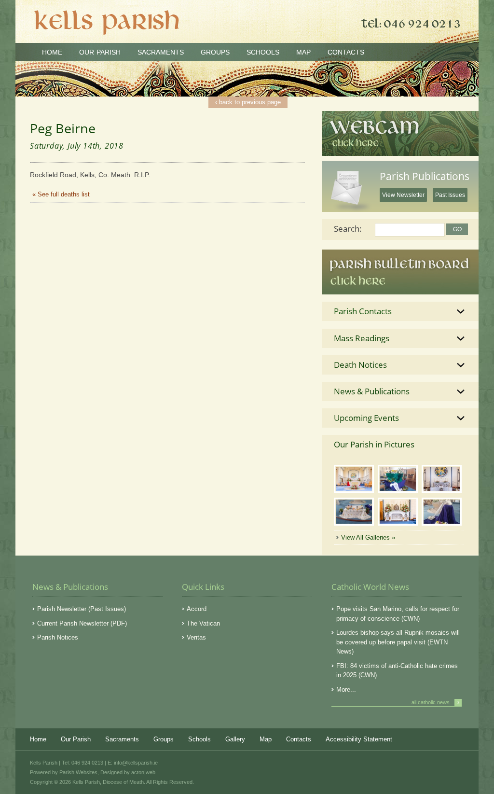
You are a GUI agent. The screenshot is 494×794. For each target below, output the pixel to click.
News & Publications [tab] (372, 391)
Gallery (235, 739)
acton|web (143, 772)
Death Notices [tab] (360, 364)
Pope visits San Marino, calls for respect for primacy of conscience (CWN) (397, 613)
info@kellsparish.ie (136, 763)
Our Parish (100, 52)
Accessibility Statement (359, 739)
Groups (215, 52)
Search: (348, 228)
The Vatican (203, 623)
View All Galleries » (368, 537)
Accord (196, 609)
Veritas (196, 637)
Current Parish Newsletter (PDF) (82, 623)
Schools (263, 52)
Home (52, 52)
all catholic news (435, 702)
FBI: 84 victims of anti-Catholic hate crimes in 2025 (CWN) (397, 670)
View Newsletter (403, 195)
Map (303, 52)
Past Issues (450, 195)
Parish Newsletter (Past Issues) (81, 609)
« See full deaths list (61, 194)
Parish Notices (57, 637)
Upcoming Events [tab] (366, 417)
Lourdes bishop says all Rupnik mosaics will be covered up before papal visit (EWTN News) (398, 642)
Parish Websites (78, 772)
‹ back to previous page (248, 102)
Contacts (346, 52)
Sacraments (160, 52)
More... (346, 689)
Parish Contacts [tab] (363, 311)
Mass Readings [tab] (361, 338)
